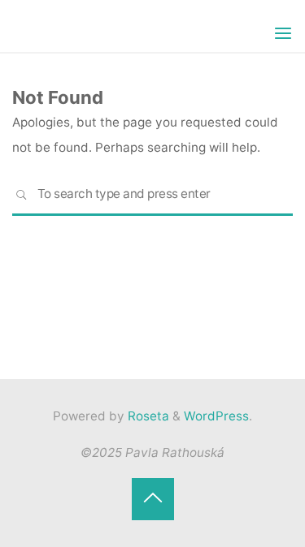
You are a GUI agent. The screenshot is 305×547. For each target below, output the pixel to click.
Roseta (146, 416)
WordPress (216, 416)
